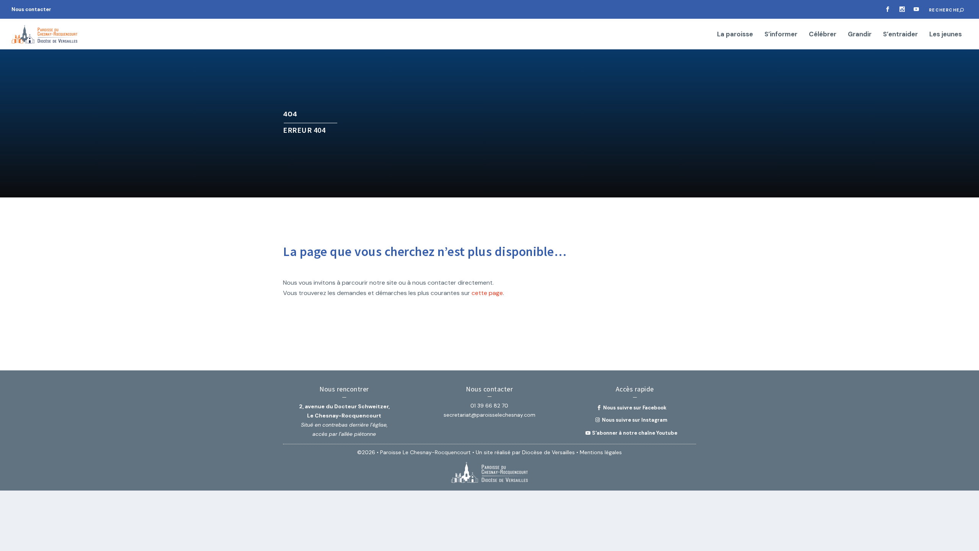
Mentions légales (601, 452)
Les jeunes (945, 34)
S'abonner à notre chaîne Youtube (634, 433)
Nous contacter (31, 9)
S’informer (780, 34)
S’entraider (900, 34)
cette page (487, 293)
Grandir (860, 34)
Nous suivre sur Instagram (634, 420)
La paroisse (735, 34)
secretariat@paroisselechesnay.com (489, 414)
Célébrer (822, 34)
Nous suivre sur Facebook (635, 407)
